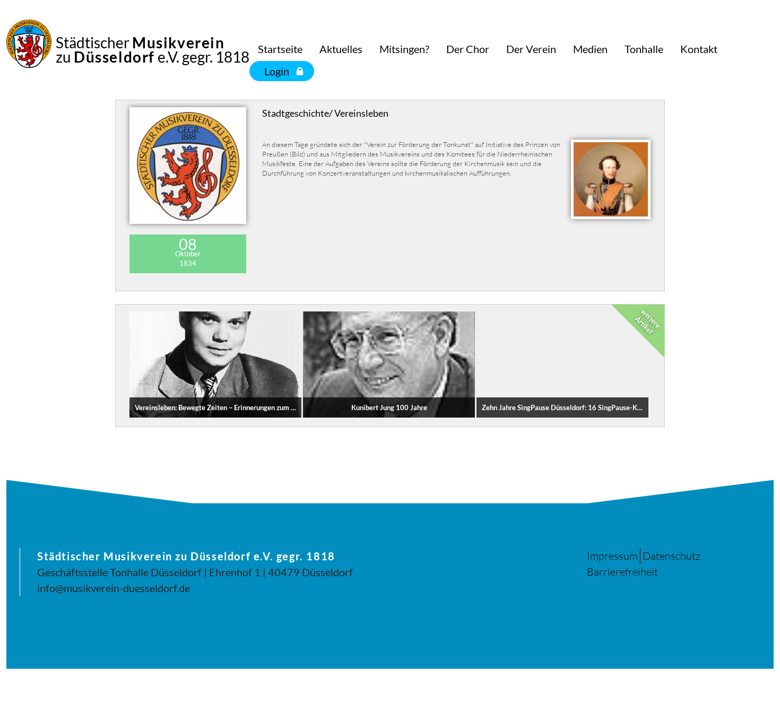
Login (276, 71)
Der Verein (531, 48)
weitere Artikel (648, 321)
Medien (590, 48)
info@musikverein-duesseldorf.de (113, 588)
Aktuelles (340, 48)
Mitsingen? (404, 48)
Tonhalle (644, 48)
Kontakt (698, 48)
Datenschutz (671, 555)
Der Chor (467, 48)
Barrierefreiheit (622, 571)
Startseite (280, 48)
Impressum (612, 555)
